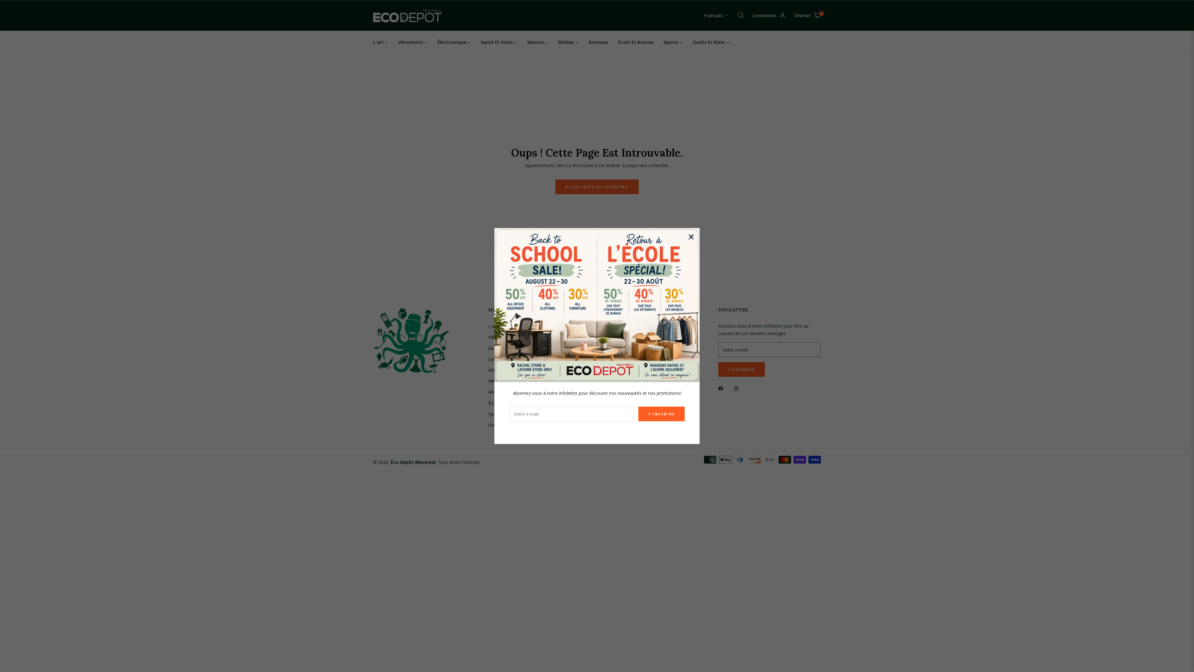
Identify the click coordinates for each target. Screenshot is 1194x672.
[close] (691, 236)
